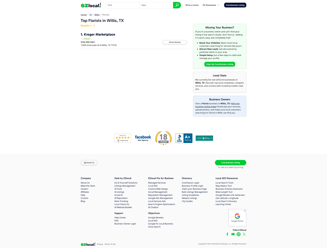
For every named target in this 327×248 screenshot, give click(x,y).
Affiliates (85, 192)
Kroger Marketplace (99, 34)
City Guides (187, 201)
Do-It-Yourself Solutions (125, 182)
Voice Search (154, 226)
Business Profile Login (192, 185)
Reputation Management (160, 195)
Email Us (90, 162)
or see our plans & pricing (230, 167)
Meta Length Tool (224, 192)
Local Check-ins (121, 204)
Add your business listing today (217, 105)
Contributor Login (190, 182)
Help (83, 195)
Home (84, 14)
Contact (84, 198)
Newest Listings (189, 198)
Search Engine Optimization (161, 204)
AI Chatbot (153, 207)
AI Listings (119, 192)
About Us (85, 182)
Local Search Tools (224, 182)
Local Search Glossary (226, 201)
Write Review (175, 42)
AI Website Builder (123, 207)
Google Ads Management (160, 198)
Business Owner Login (125, 223)
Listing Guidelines (190, 195)
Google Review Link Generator (230, 195)
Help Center (120, 217)
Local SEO (153, 185)
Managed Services (157, 182)
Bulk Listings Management (195, 192)
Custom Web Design (158, 188)
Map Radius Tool (224, 185)
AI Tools (118, 188)
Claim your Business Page (194, 188)
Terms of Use (110, 244)
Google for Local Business (160, 223)
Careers (84, 188)
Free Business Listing (230, 162)
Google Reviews (156, 217)
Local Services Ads (157, 201)
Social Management (157, 192)
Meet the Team (88, 185)
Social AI (118, 195)
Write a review (192, 5)
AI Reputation (121, 198)
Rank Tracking (121, 201)
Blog (83, 201)
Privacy (100, 244)
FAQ (116, 220)
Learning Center (223, 204)
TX (90, 14)
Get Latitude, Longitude (227, 198)
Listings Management (124, 185)
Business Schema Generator (229, 188)
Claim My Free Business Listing (219, 64)
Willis (97, 14)
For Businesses (209, 5)
